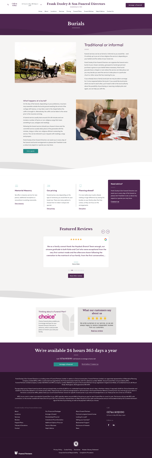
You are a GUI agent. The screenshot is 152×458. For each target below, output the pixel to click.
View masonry (19, 203)
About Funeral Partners (83, 411)
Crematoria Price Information (54, 420)
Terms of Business (50, 425)
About (46, 11)
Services (61, 11)
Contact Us (110, 11)
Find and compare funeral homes (86, 414)
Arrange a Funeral (66, 364)
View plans (82, 208)
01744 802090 (66, 359)
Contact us (115, 202)
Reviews (17, 420)
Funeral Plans (77, 11)
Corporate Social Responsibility (68, 453)
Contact (17, 428)
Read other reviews (76, 276)
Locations (54, 11)
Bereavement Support (82, 422)
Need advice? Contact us (90, 364)
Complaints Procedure (86, 453)
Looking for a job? (81, 417)
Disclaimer (77, 450)
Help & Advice (100, 11)
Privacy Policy (58, 450)
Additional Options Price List (54, 422)
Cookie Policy (68, 450)
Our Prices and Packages (53, 411)
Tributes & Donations (21, 425)
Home (40, 11)
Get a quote (31, 151)
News (77, 428)
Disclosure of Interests (83, 425)
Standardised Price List (52, 417)
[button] (103, 232)
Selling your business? (83, 420)
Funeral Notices (89, 11)
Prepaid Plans (19, 422)
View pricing (51, 208)
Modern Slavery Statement (90, 450)
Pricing (69, 11)
